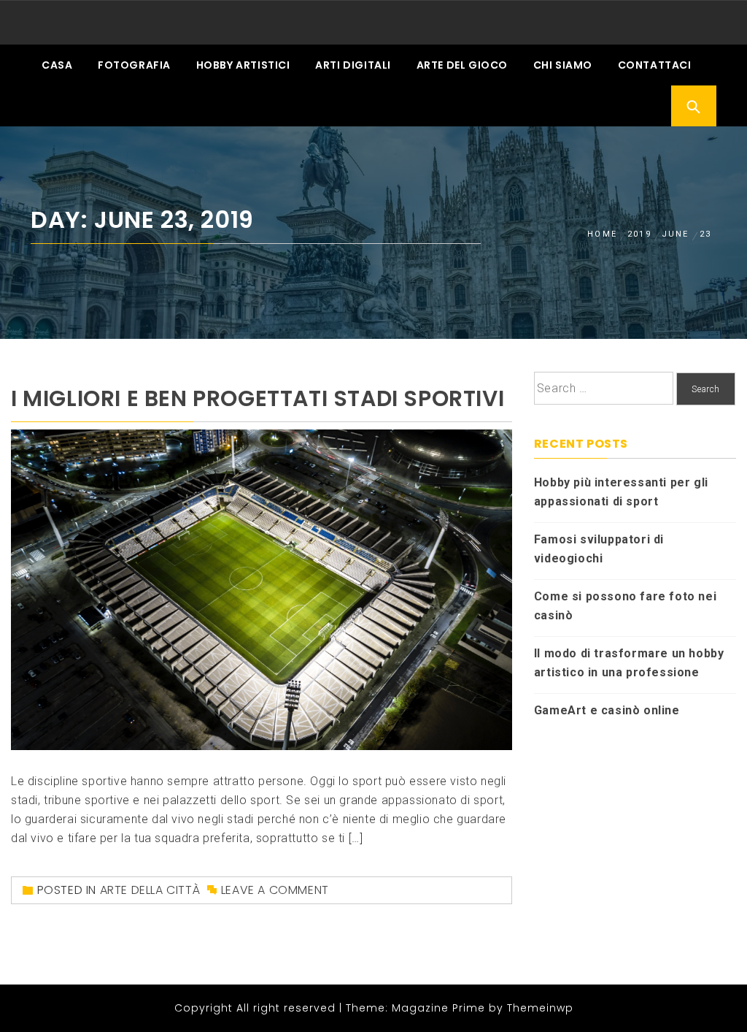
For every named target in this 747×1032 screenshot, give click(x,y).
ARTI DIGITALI (353, 65)
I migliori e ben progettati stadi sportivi (257, 398)
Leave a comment (275, 890)
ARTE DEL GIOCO (462, 65)
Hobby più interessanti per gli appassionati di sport (621, 491)
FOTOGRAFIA (134, 65)
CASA (57, 65)
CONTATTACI (655, 65)
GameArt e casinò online (607, 710)
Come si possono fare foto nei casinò (625, 605)
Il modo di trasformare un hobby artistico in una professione (629, 662)
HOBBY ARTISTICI (243, 65)
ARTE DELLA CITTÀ (150, 890)
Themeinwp (540, 1008)
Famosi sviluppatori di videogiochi (599, 548)
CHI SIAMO (562, 65)
